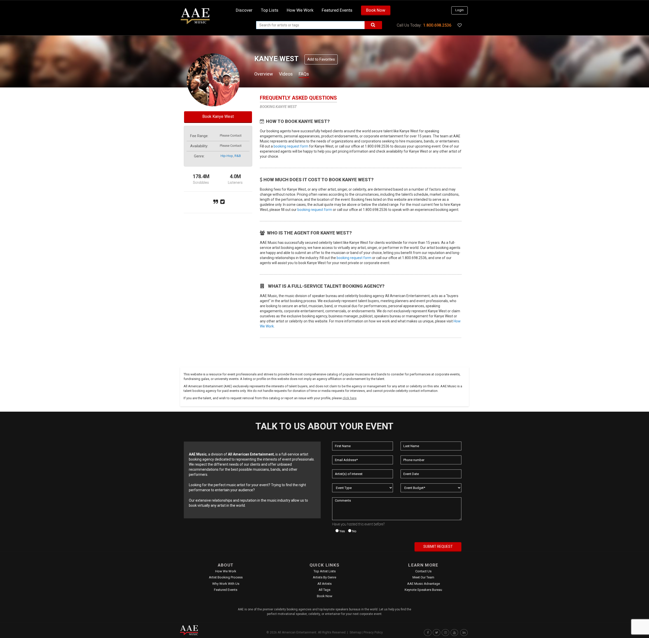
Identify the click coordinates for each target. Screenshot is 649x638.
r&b (238, 156)
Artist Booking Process (226, 577)
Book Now (375, 10)
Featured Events (337, 10)
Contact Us (423, 571)
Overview (263, 74)
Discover (244, 10)
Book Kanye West (218, 116)
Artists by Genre (324, 577)
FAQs (304, 74)
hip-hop (227, 156)
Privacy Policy (373, 632)
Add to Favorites (321, 59)
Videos (286, 74)
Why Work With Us (225, 584)
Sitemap (355, 632)
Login (459, 10)
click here (349, 398)
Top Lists (269, 10)
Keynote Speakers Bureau (423, 590)
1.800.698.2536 (437, 25)
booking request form (291, 146)
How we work (300, 10)
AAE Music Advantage (423, 584)
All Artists (324, 584)
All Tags (324, 590)
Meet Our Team (423, 577)
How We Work (225, 571)
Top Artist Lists (325, 571)
